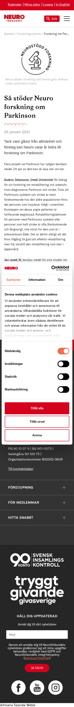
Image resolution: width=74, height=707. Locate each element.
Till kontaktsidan (20, 469)
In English (63, 4)
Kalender (15, 4)
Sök (54, 19)
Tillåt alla (37, 408)
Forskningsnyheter (29, 34)
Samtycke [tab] (13, 279)
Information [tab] (37, 279)
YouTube (37, 687)
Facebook (18, 687)
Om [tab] (60, 279)
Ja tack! (37, 668)
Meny (67, 18)
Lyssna (48, 4)
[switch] (63, 364)
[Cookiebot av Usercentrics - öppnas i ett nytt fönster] (52, 268)
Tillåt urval (37, 421)
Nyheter (9, 34)
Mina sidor (32, 4)
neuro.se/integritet (37, 658)
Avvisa (37, 435)
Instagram (55, 687)
